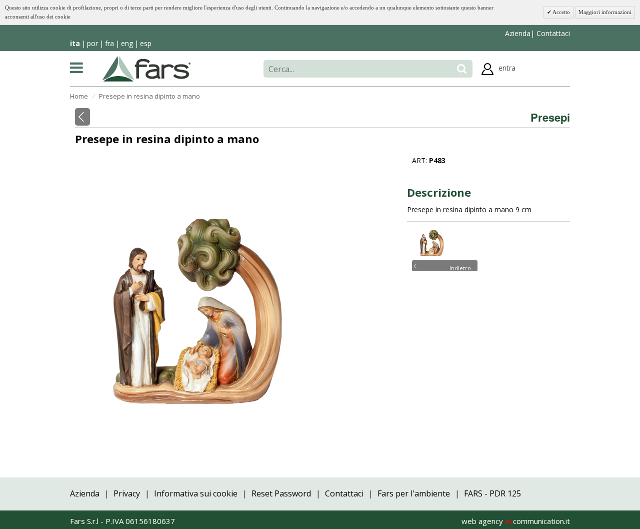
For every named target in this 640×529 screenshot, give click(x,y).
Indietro (460, 267)
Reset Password (281, 493)
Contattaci (552, 33)
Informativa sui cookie (196, 493)
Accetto (561, 12)
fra (109, 43)
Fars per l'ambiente (414, 493)
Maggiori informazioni (605, 12)
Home (79, 96)
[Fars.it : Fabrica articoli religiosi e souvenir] (146, 68)
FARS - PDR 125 (492, 493)
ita (75, 43)
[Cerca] (461, 69)
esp (146, 43)
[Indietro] (82, 117)
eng (127, 43)
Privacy (127, 493)
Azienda (517, 33)
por (92, 43)
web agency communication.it (516, 521)
